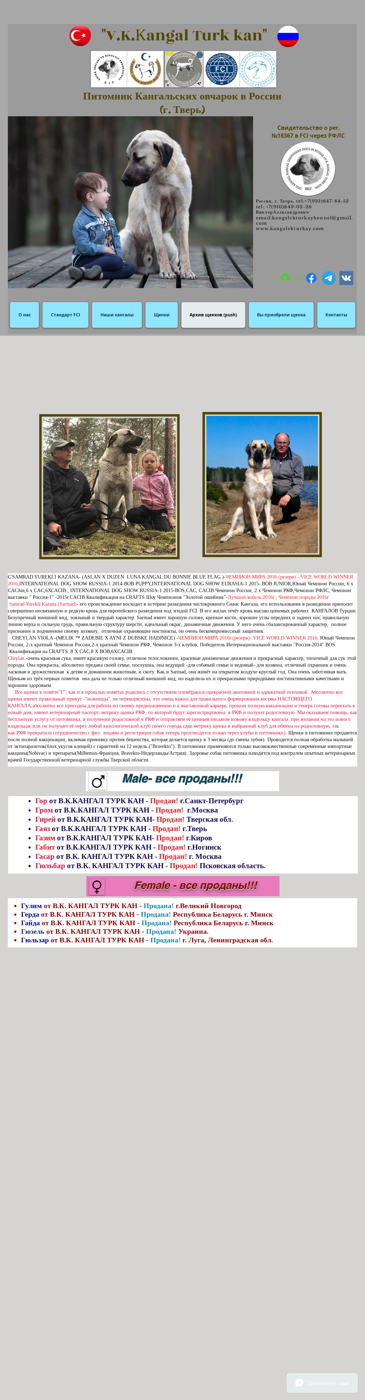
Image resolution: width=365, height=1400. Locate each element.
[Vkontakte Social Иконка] (346, 278)
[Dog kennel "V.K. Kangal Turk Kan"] (311, 278)
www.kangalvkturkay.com (290, 228)
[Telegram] (329, 278)
